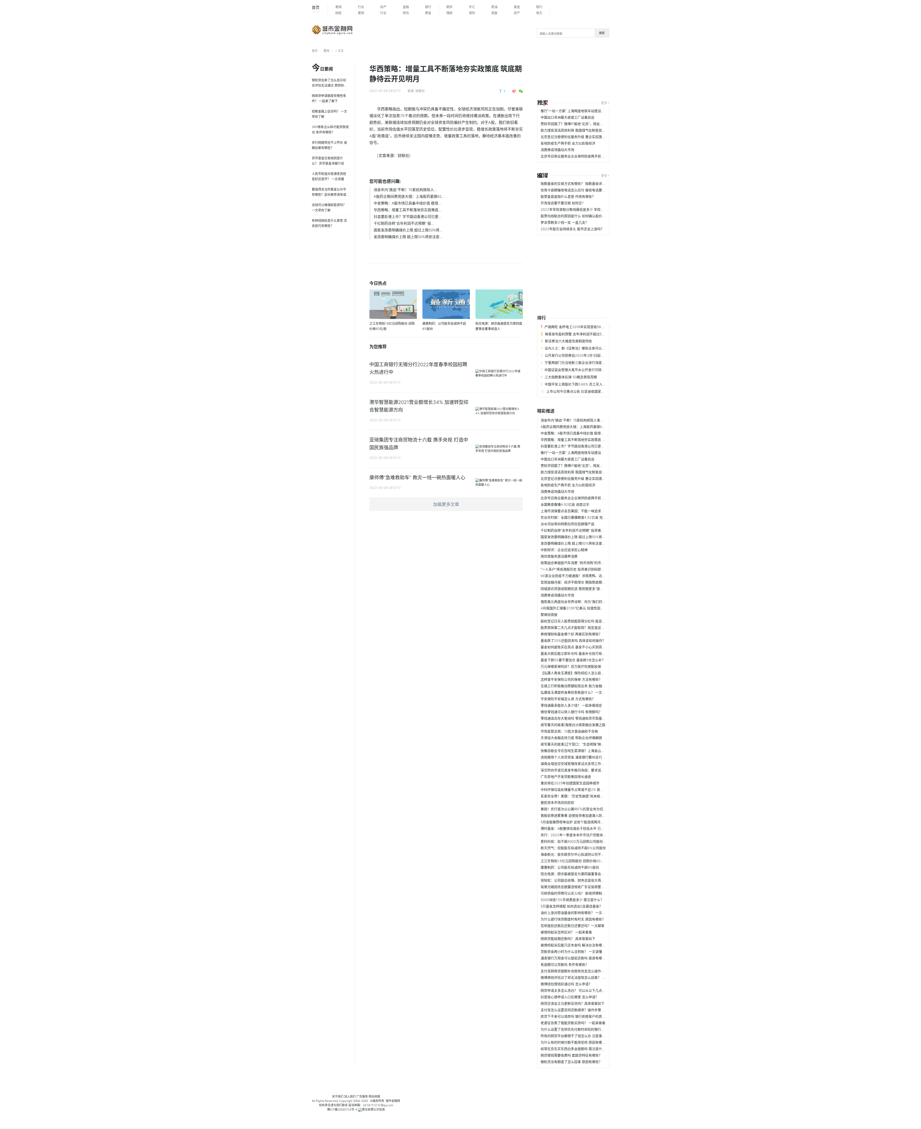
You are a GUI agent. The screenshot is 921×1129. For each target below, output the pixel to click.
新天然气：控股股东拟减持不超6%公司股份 (573, 848)
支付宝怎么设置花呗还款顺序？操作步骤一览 (574, 1010)
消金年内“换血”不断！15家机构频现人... (405, 189)
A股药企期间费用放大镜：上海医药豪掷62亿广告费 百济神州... (588, 427)
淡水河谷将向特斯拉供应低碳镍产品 (567, 524)
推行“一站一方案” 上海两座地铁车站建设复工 (574, 111)
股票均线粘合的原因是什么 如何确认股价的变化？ (578, 216)
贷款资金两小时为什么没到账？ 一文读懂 (571, 951)
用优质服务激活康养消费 (559, 556)
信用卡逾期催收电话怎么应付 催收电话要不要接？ (578, 190)
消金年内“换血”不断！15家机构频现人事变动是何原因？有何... (587, 420)
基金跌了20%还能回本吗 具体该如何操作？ (573, 640)
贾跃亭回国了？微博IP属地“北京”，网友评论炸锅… (578, 124)
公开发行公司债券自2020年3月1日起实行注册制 (581, 355)
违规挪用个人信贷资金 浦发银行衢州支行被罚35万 (578, 757)
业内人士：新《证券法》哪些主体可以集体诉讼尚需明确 (587, 348)
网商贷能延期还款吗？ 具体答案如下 (568, 939)
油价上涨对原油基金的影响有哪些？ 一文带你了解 (578, 913)
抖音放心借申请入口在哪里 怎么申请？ (570, 997)
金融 (406, 7)
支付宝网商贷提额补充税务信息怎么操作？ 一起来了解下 (583, 971)
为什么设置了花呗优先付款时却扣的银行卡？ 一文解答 (581, 1029)
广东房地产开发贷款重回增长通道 (566, 777)
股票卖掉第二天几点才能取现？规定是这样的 (574, 627)
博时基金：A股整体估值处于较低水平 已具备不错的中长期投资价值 (591, 828)
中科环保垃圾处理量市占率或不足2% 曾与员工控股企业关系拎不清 (590, 789)
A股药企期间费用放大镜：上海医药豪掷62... (409, 196)
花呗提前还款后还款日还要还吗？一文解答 (572, 926)
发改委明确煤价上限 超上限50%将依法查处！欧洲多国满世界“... (588, 543)
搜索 (602, 33)
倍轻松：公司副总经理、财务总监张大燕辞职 (574, 880)
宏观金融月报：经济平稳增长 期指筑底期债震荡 (576, 582)
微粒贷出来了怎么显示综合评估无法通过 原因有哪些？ (329, 85)
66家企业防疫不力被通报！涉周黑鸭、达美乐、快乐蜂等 (583, 576)
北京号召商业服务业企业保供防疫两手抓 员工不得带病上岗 (585, 156)
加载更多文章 (446, 504)
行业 (361, 7)
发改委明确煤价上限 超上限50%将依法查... (408, 236)
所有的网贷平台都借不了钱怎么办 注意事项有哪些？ (580, 1036)
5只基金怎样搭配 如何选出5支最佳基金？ (571, 906)
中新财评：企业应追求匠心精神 (564, 550)
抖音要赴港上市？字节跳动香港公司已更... (407, 216)
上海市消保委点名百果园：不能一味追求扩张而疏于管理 (583, 511)
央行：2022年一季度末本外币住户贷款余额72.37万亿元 (583, 835)
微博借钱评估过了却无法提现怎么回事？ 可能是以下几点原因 (586, 977)
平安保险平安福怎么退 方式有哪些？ (568, 699)
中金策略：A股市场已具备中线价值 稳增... (407, 203)
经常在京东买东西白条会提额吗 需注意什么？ (575, 1049)
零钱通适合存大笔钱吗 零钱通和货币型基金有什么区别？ (583, 718)
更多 (604, 103)
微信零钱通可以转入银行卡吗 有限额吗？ (571, 712)
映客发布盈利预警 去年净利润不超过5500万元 (579, 334)
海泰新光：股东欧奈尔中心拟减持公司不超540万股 (579, 854)
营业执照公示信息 (373, 1109)
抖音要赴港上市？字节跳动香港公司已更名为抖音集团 (581, 446)
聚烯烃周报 (549, 615)
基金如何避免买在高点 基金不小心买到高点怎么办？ (580, 647)
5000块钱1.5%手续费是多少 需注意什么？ (572, 900)
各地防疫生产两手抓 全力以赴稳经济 (568, 143)
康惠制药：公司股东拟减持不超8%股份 (570, 867)
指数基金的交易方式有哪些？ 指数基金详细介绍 (576, 183)
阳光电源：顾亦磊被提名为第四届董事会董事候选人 (579, 874)
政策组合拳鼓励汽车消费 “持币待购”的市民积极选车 (579, 563)
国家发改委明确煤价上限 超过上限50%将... (408, 230)
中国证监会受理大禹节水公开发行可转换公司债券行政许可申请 (591, 370)
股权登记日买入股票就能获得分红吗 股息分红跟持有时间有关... (588, 621)
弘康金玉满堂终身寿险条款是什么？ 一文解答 (575, 692)
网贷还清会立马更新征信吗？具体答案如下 (572, 1003)
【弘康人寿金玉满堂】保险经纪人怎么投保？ (574, 673)
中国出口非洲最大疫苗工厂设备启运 (567, 117)
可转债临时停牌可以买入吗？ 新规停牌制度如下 (576, 893)
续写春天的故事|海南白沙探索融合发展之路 (573, 725)
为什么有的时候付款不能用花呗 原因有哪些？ (575, 1042)
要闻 (338, 7)
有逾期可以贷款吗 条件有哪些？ (565, 964)
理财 (449, 13)
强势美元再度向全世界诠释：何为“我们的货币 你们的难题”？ (586, 602)
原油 (494, 7)
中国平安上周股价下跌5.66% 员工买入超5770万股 (582, 384)
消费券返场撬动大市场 (557, 150)
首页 (316, 9)
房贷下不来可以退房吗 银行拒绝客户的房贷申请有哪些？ (583, 1016)
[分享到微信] (521, 91)
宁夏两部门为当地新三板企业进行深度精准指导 (580, 362)
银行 (428, 7)
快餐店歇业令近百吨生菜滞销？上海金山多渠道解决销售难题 (586, 751)
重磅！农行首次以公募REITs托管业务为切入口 (575, 809)
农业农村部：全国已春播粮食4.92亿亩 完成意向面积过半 (583, 517)
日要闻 (322, 68)
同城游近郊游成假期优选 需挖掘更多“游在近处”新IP (579, 589)
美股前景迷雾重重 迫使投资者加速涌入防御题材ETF (579, 815)
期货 (449, 7)
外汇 (472, 7)
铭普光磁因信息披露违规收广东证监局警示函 (574, 887)
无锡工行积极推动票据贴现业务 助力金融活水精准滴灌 (581, 686)
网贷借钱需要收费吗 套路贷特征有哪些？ (571, 1055)
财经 (338, 13)
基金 (517, 7)
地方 (539, 13)
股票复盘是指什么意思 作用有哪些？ (568, 196)
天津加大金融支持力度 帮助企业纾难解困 (571, 738)
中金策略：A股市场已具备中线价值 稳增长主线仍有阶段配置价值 (589, 433)
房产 (383, 7)
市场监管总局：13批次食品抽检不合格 (569, 731)
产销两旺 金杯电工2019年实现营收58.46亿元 (578, 327)
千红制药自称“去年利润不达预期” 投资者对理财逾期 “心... (583, 530)
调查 (494, 13)
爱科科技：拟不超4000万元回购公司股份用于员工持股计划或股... (590, 841)
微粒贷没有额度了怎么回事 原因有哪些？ (571, 1062)
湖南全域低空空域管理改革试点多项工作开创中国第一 (581, 764)
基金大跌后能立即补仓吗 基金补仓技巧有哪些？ (576, 653)
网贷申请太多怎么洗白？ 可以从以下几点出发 (575, 990)
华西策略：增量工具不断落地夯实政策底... (407, 210)
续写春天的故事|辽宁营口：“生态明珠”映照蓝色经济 (579, 744)
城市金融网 (393, 1101)
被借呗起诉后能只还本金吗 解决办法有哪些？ (575, 945)
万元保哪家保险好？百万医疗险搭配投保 (571, 666)
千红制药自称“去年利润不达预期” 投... (404, 223)
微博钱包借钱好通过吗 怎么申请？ (566, 984)
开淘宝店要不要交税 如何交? (562, 203)
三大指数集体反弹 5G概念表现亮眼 (571, 377)
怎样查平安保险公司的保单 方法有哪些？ (571, 679)
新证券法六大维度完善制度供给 (568, 341)
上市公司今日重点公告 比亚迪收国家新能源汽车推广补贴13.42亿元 (596, 391)
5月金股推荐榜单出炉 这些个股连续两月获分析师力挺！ (582, 822)
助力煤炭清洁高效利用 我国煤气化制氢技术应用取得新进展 (585, 130)
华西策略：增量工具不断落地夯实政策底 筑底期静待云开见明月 (588, 440)
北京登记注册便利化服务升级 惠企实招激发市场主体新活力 (585, 137)
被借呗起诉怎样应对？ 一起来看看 (566, 932)
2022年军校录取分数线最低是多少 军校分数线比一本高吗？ (586, 209)
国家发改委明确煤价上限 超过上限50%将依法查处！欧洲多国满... (589, 537)
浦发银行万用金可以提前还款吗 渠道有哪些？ (575, 958)
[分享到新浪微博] (514, 91)
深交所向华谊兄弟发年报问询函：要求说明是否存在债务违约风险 (589, 770)
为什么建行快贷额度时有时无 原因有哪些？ (573, 919)
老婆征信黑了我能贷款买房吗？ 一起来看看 (573, 1023)
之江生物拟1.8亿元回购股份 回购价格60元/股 (574, 861)
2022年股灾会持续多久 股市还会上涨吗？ (572, 229)
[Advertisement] (655, 78)
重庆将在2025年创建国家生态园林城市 (570, 783)
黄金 (428, 13)
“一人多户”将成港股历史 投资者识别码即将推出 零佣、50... (585, 569)
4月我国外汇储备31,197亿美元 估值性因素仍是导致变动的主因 (587, 608)
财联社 (420, 91)
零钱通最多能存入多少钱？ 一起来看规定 (571, 705)
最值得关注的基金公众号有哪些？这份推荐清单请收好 (329, 194)
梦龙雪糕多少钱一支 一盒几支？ (565, 222)
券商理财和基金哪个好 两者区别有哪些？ (571, 634)
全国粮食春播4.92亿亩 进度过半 (565, 504)
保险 (472, 13)
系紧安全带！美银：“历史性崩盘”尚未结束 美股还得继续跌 (584, 796)
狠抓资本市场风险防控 (557, 802)
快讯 (406, 13)
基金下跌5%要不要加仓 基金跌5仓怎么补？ (573, 660)
